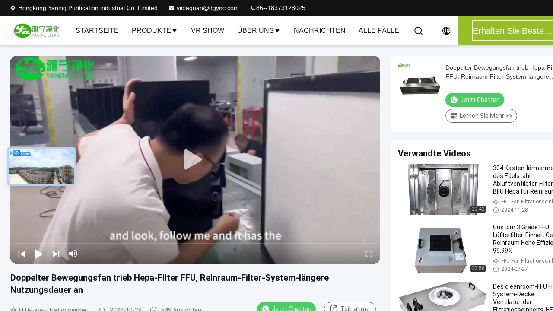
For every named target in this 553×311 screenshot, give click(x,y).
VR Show (207, 30)
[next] (56, 253)
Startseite (97, 30)
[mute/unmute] (73, 253)
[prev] (21, 253)
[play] (195, 160)
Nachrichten (320, 30)
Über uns (255, 30)
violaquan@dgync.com (208, 7)
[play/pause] (39, 253)
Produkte (151, 30)
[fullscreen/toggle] (369, 253)
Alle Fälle (379, 30)
